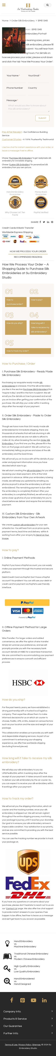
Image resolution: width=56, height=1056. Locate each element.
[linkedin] (44, 1001)
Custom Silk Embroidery (19, 165)
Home (5, 20)
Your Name (13, 75)
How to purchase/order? (15, 302)
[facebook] (11, 1001)
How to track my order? (18, 351)
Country (32, 88)
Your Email (34, 75)
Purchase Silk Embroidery (20, 158)
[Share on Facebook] (40, 222)
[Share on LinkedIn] (48, 222)
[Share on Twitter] (44, 222)
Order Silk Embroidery (23, 20)
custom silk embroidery (24, 525)
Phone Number (15, 88)
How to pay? (37, 300)
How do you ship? (15, 323)
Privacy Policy (24, 1045)
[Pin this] (52, 222)
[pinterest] (22, 1001)
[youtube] (33, 1001)
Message (12, 100)
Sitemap (36, 1045)
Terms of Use (11, 1045)
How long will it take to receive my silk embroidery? (40, 327)
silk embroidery (34, 471)
